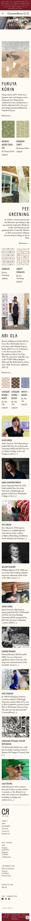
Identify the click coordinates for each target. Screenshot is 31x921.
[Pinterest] (9, 899)
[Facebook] (2, 899)
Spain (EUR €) (7, 908)
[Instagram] (6, 899)
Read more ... (7, 116)
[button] (24, 13)
